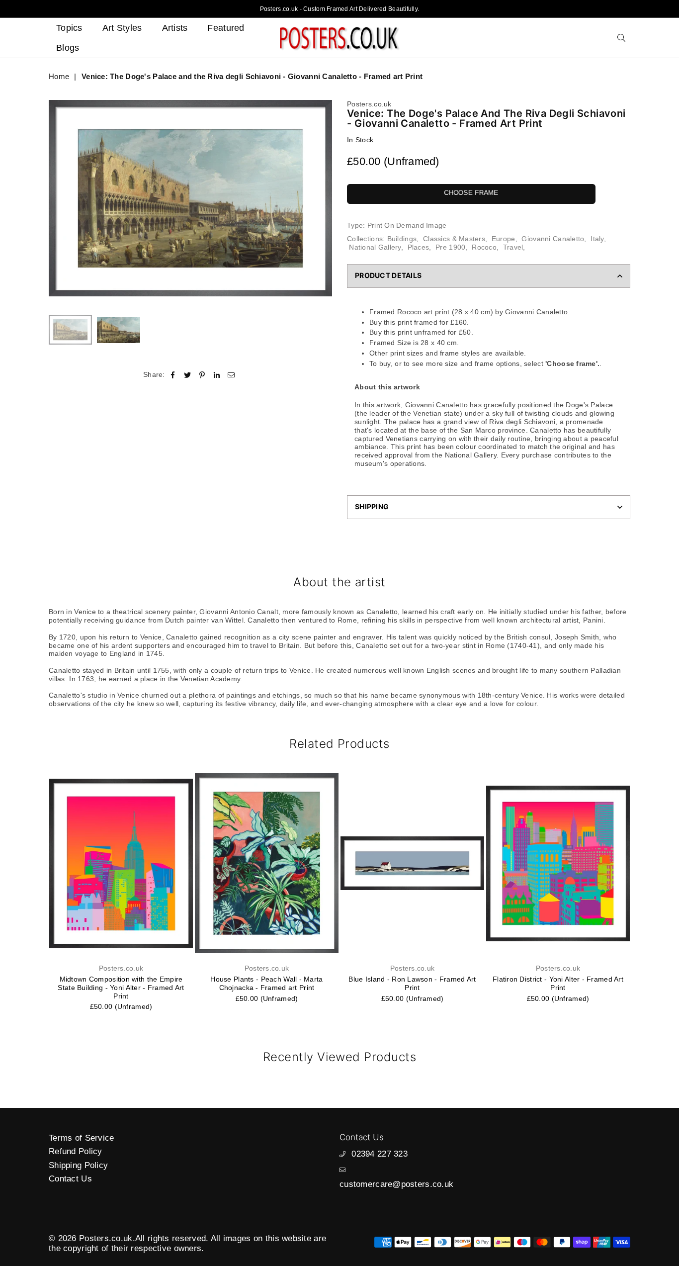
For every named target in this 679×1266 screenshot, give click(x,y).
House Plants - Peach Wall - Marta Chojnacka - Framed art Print (266, 983)
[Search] (621, 37)
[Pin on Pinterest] (202, 374)
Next (323, 198)
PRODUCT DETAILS (388, 275)
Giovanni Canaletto (552, 239)
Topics (69, 28)
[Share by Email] (231, 374)
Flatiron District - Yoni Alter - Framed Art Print (558, 983)
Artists (175, 28)
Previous (57, 198)
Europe (503, 239)
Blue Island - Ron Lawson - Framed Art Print (412, 983)
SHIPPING (372, 506)
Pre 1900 (450, 247)
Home (59, 76)
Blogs (67, 48)
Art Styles (122, 28)
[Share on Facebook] (173, 374)
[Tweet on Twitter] (187, 374)
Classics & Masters (454, 239)
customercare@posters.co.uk (396, 1184)
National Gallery (375, 247)
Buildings (402, 239)
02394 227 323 (379, 1154)
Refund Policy (75, 1151)
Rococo (484, 247)
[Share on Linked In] (217, 374)
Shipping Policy (78, 1165)
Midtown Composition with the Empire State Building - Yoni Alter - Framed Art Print (121, 987)
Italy (597, 239)
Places (418, 247)
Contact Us (70, 1178)
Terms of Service (81, 1138)
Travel (513, 247)
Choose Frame (471, 192)
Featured (225, 28)
